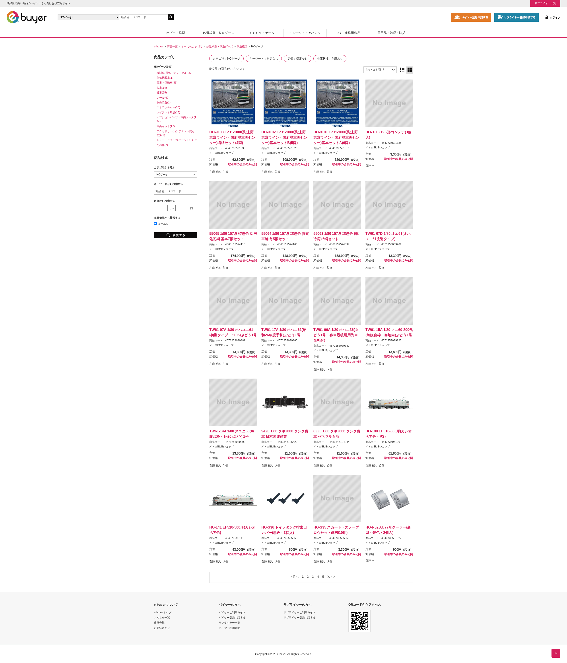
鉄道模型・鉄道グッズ (218, 33)
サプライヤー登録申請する (299, 617)
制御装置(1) (164, 102)
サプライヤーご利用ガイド (299, 612)
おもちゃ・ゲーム (261, 33)
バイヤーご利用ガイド (232, 612)
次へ (330, 576)
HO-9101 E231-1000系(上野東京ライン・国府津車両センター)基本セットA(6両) (336, 137)
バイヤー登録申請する (232, 617)
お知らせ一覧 (162, 617)
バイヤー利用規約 (229, 627)
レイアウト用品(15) (168, 112)
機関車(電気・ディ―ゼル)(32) (174, 72)
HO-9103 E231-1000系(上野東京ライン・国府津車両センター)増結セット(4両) (232, 137)
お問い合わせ (162, 627)
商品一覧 (172, 46)
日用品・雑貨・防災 (391, 33)
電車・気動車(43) (167, 82)
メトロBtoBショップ (221, 152)
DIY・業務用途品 (348, 33)
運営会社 (159, 622)
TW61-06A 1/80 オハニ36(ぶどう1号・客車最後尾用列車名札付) (335, 335)
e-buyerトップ (162, 612)
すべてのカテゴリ (192, 46)
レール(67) (163, 97)
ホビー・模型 (175, 33)
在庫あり (163, 223)
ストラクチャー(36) (168, 107)
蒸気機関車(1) (165, 77)
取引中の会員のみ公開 (242, 164)
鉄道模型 (242, 46)
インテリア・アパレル (304, 33)
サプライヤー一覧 (545, 3)
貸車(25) (162, 92)
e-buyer (158, 46)
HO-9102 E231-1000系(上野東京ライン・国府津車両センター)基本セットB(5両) (284, 137)
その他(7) (162, 145)
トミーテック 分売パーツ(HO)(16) (177, 139)
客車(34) (162, 87)
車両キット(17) (166, 126)
